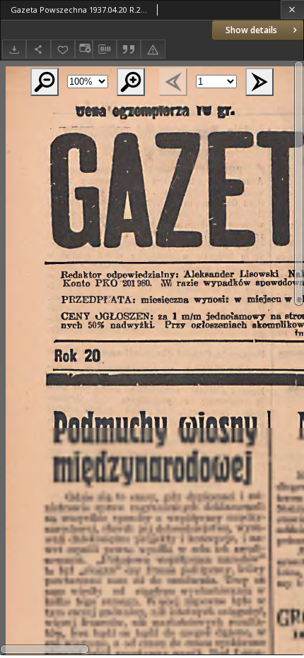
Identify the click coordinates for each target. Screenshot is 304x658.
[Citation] (129, 49)
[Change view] (83, 49)
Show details (251, 30)
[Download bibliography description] (105, 49)
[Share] (38, 49)
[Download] (14, 49)
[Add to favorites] (63, 49)
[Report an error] (153, 49)
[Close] (292, 9)
